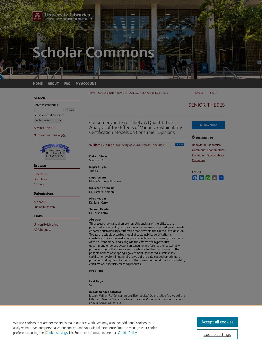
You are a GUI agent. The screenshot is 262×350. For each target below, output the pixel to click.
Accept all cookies (217, 321)
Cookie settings (57, 333)
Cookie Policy (127, 333)
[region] (131, 327)
